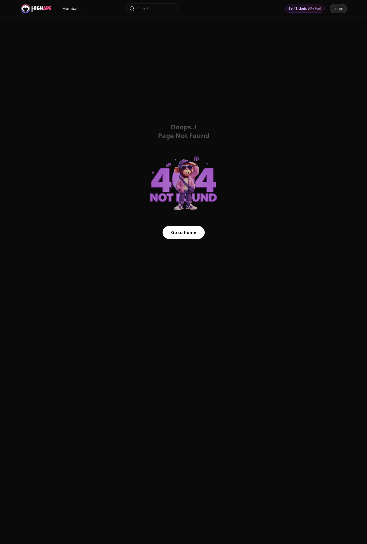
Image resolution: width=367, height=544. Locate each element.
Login (338, 8)
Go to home (183, 232)
